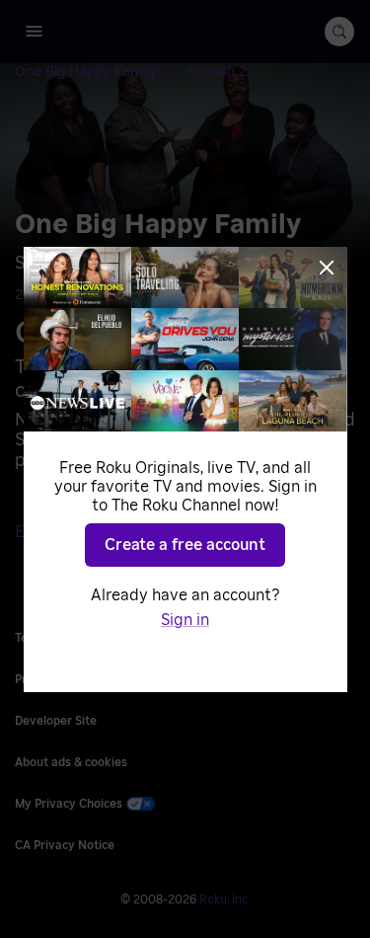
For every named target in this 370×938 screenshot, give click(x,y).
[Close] (326, 267)
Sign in (185, 620)
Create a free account (185, 545)
